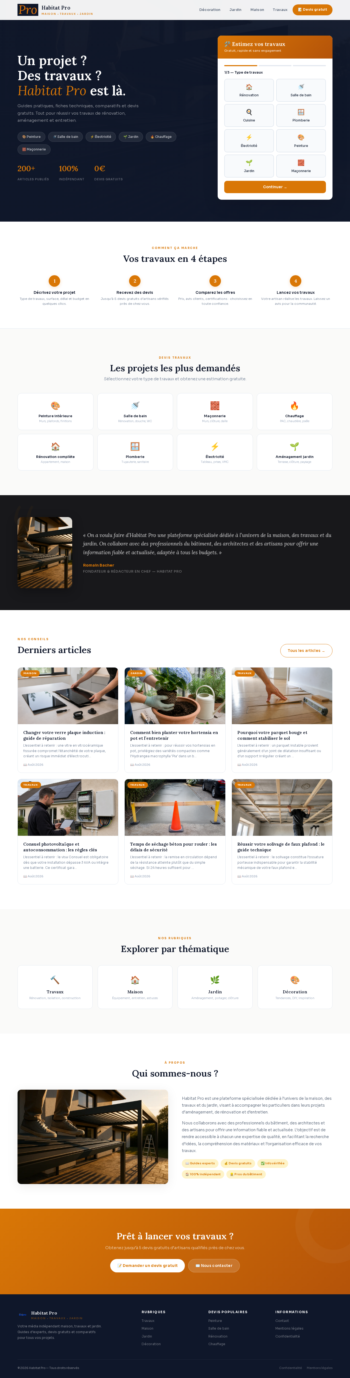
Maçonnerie (301, 166)
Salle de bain (301, 90)
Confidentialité (287, 1336)
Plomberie (301, 115)
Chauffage (216, 1344)
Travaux (280, 10)
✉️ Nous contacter (214, 1265)
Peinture (301, 140)
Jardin (235, 10)
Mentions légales (289, 1328)
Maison (257, 10)
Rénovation (249, 90)
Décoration (210, 10)
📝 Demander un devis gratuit (147, 1265)
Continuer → (275, 187)
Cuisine (249, 115)
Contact (282, 1321)
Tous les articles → (306, 650)
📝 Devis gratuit (312, 9)
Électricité (249, 140)
